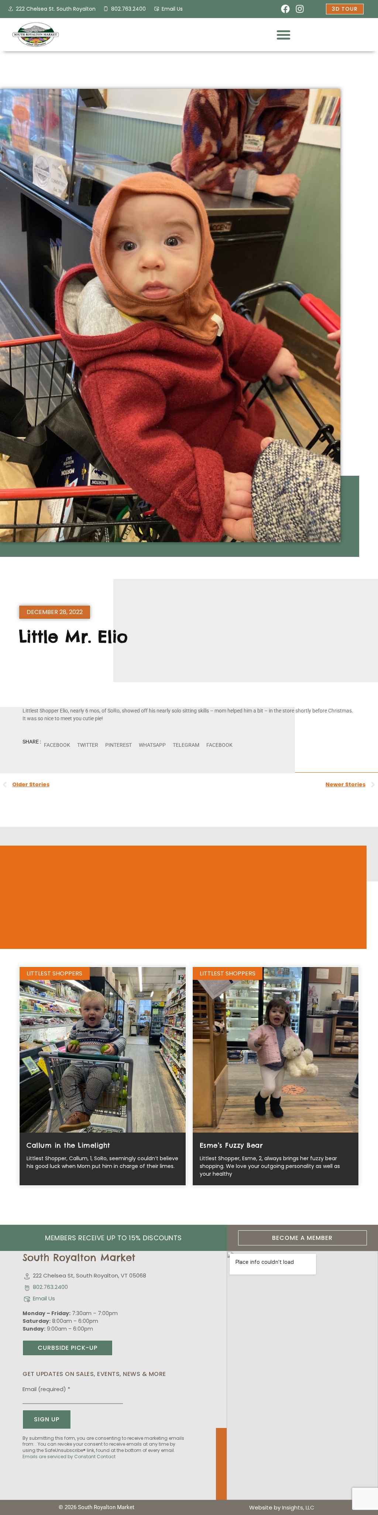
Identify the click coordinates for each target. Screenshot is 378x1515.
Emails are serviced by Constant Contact (69, 1456)
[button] (283, 35)
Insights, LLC (298, 1507)
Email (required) (46, 1389)
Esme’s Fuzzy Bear (231, 1145)
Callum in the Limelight (68, 1145)
